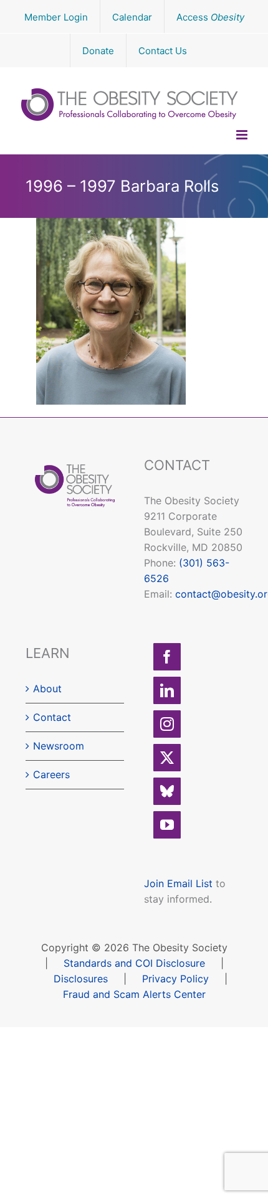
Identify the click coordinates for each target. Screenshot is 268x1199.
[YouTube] (167, 825)
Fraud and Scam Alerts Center (134, 994)
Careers (51, 774)
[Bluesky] (167, 791)
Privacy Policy (175, 978)
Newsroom (58, 746)
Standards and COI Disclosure (134, 963)
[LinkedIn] (167, 690)
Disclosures (81, 978)
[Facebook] (167, 656)
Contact (52, 717)
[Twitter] (167, 757)
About (47, 688)
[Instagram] (167, 724)
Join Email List (178, 883)
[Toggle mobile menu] (242, 134)
